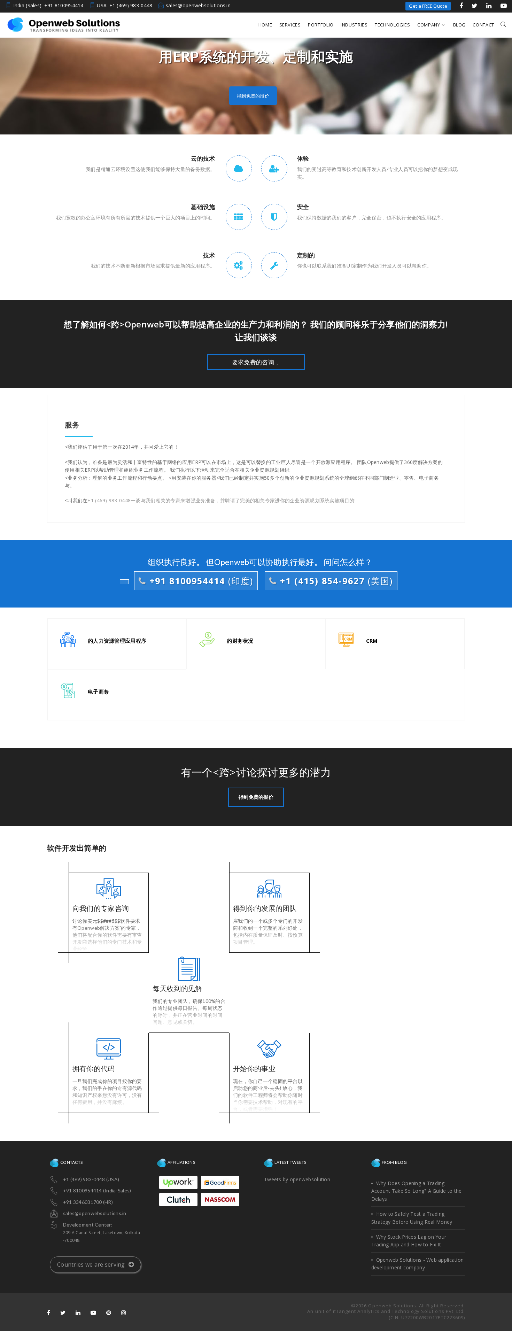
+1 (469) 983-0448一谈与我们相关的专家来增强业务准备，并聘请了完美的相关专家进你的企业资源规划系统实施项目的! (221, 500)
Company (428, 25)
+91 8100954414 (199, 581)
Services (290, 25)
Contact (483, 25)
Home (265, 25)
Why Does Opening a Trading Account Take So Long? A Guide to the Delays (416, 1191)
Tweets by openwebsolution (297, 1179)
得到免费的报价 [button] (253, 96)
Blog (459, 25)
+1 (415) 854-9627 (335, 581)
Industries (354, 25)
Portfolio (321, 25)
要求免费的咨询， (256, 362)
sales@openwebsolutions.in (198, 5)
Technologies (392, 25)
